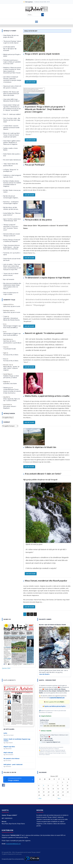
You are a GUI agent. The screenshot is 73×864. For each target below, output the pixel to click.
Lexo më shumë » (44, 674)
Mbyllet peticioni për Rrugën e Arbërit (12, 55)
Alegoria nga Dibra (9, 746)
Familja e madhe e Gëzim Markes (10, 149)
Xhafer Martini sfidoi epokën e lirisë (11, 154)
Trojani (5, 316)
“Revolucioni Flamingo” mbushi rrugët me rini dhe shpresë (12, 42)
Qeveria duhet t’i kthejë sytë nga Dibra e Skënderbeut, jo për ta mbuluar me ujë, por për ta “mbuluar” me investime (12, 107)
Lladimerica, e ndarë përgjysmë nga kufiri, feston (12, 176)
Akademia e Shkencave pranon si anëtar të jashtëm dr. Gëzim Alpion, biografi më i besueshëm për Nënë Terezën (12, 70)
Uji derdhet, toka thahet (10, 383)
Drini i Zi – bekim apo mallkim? (12, 114)
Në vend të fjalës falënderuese (12, 160)
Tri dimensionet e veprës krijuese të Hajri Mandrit (47, 277)
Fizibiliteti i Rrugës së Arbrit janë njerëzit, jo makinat (11, 376)
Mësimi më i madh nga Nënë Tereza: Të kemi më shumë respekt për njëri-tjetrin (11, 134)
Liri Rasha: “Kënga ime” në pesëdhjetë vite (10, 170)
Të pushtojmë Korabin (9, 349)
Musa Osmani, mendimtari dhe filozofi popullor (46, 580)
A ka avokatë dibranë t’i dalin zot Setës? (43, 473)
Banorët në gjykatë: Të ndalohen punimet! (44, 333)
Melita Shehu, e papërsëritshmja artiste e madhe (47, 396)
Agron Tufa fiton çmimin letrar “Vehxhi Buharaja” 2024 (12, 219)
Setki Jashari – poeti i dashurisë (13, 764)
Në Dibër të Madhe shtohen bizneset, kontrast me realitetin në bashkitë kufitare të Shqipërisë (12, 183)
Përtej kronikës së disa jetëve (38, 219)
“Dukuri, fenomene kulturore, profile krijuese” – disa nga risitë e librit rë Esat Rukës (11, 247)
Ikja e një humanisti (8, 279)
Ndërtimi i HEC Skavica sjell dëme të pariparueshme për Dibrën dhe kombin (11, 93)
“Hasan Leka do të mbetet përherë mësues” (10, 274)
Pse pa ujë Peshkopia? (35, 164)
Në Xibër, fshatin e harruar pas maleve (12, 191)
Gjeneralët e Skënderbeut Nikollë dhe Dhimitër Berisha (11, 319)
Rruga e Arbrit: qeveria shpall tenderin (42, 54)
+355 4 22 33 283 (48, 738)
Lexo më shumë (30, 82)
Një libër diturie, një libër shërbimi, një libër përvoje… (11, 208)
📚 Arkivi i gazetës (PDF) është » (54, 702)
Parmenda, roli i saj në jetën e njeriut (11, 253)
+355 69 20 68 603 (48, 740)
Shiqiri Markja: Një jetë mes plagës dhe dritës (11, 36)
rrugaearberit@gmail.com (57, 697)
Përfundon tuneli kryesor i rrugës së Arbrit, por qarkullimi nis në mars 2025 (12, 61)
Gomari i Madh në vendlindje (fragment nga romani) (17, 740)
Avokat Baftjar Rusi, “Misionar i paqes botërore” (12, 214)
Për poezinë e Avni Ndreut (11, 758)
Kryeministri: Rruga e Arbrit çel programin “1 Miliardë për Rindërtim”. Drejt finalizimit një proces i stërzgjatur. (45, 109)
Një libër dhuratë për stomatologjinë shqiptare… (11, 196)
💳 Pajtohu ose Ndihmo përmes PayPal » (54, 706)
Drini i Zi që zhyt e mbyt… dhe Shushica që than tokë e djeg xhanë (11, 120)
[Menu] (36, 22)
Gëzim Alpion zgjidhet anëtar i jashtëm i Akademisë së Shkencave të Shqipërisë (11, 142)
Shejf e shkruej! (8, 752)
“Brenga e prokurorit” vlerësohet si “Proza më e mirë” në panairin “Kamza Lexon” (10, 227)
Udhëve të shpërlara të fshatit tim (40, 447)
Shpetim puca (7, 387)
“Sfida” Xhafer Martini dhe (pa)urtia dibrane (10, 164)
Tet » (59, 798)
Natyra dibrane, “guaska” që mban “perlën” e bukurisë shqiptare (11, 368)
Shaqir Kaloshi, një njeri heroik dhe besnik (11, 259)
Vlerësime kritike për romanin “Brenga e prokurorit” (11, 234)
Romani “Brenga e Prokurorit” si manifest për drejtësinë (11, 240)
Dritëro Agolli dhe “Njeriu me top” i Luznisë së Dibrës (11, 399)
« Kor (39, 798)
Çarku (5, 733)
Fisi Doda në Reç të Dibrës (10, 354)
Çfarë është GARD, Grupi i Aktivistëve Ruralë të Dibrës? (11, 100)
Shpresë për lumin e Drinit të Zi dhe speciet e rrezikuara (12, 87)
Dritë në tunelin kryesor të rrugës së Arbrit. (10, 293)
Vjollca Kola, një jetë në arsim (11, 306)
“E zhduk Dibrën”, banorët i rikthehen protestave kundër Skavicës (11, 127)
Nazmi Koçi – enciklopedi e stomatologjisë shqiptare (11, 202)
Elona (4, 359)
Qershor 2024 (6, 668)
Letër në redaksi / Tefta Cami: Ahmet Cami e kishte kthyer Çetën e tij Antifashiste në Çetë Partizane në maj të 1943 (12, 267)
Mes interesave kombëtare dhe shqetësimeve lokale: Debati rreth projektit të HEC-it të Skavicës (12, 286)
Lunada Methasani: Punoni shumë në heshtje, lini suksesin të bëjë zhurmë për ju (12, 391)
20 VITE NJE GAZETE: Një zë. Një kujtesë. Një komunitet (9, 48)
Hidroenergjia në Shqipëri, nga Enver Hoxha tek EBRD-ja (12, 326)
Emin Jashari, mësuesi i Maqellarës (9, 407)
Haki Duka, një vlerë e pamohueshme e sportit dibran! (12, 342)
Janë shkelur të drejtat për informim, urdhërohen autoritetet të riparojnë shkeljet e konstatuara (12, 79)
